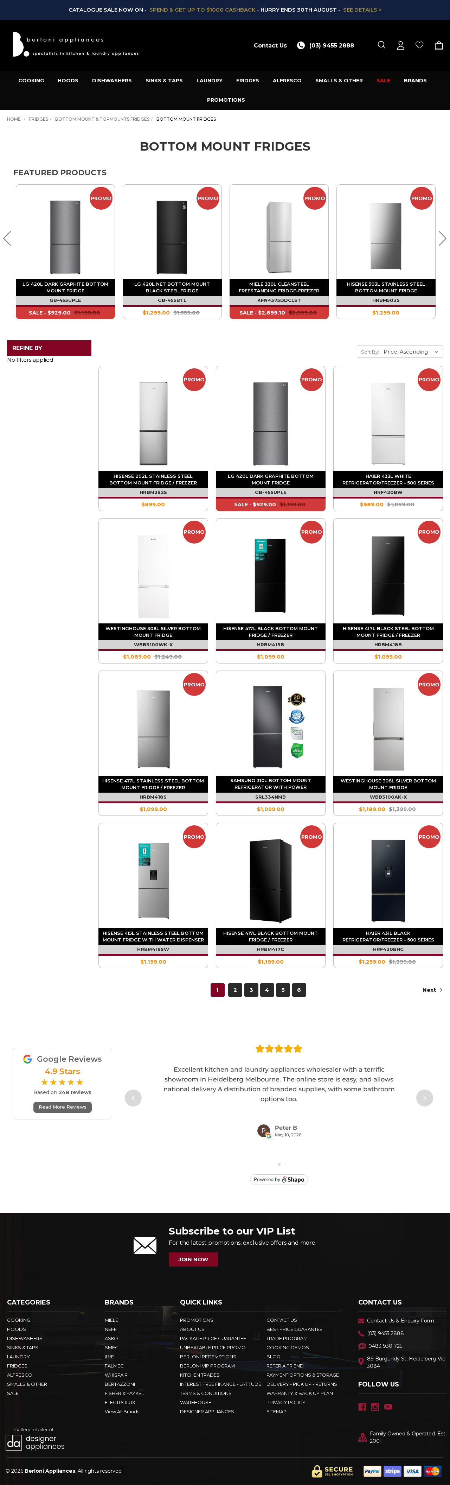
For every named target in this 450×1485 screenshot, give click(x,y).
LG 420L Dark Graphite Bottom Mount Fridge (65, 287)
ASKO (111, 1338)
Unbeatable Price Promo (213, 1347)
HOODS (68, 80)
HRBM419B (270, 644)
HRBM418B (388, 644)
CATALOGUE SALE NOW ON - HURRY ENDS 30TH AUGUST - (225, 9)
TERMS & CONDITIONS (206, 1393)
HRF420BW (388, 492)
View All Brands (122, 1411)
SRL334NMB (270, 797)
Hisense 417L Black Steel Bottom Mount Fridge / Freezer (388, 632)
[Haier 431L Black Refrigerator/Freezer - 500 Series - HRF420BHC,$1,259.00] (388, 877)
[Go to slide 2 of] (7, 238)
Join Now (193, 1259)
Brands (415, 80)
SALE (383, 80)
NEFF (111, 1329)
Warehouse (195, 1402)
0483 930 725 (385, 1346)
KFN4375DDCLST (279, 300)
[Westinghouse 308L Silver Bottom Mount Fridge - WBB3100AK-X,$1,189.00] (388, 725)
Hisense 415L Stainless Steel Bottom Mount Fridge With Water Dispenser (153, 936)
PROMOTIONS (226, 100)
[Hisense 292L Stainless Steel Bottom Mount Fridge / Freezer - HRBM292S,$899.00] (153, 420)
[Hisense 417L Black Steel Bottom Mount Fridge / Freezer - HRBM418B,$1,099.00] (388, 573)
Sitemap (276, 1411)
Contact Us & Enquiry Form (400, 1321)
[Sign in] (400, 45)
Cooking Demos (287, 1347)
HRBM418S (153, 797)
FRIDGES (247, 80)
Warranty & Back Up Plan (299, 1393)
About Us (192, 1329)
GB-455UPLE (65, 300)
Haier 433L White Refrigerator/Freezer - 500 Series (388, 479)
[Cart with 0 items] (436, 45)
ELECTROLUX (120, 1402)
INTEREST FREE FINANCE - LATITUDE (220, 1384)
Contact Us (270, 45)
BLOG (273, 1356)
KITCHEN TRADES (200, 1375)
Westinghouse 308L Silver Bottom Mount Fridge (153, 632)
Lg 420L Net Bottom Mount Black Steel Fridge (172, 287)
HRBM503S (386, 300)
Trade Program (287, 1338)
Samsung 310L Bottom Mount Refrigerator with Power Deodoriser (270, 784)
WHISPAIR (116, 1375)
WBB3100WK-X (153, 644)
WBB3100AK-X (388, 797)
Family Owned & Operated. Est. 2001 (408, 1437)
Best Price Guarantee (294, 1329)
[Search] (382, 45)
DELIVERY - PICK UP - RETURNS (301, 1384)
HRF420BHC (388, 949)
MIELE (111, 1320)
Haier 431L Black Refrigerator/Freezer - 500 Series (388, 936)
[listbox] (412, 351)
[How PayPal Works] (403, 1471)
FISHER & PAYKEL (124, 1393)
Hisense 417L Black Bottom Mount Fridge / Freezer (270, 632)
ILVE (109, 1356)
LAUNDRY (210, 80)
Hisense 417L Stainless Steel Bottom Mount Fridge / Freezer (153, 784)
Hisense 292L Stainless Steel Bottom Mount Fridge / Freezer (153, 479)
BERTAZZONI (120, 1384)
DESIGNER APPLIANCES (207, 1411)
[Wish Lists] (420, 45)
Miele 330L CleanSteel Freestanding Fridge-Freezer (279, 287)
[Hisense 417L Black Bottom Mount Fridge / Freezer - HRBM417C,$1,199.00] (270, 877)
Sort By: (370, 352)
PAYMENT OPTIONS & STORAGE (302, 1375)
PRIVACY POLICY (286, 1402)
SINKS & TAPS (164, 80)
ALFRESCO (287, 80)
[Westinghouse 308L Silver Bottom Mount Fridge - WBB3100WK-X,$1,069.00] (153, 573)
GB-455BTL (172, 300)
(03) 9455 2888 (385, 1333)
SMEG (111, 1347)
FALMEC (114, 1366)
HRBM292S (153, 492)
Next (430, 989)
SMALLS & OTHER (339, 80)
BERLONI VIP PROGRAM (207, 1366)
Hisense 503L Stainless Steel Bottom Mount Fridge (386, 287)
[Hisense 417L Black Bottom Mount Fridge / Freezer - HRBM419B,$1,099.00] (270, 573)
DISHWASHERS (112, 80)
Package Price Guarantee (213, 1338)
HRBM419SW (153, 949)
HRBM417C (270, 949)
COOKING (31, 80)
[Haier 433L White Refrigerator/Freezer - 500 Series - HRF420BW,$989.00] (388, 420)
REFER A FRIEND (285, 1366)
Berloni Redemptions (208, 1356)
